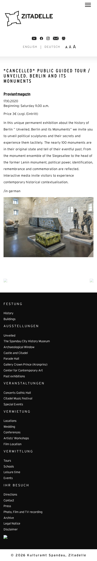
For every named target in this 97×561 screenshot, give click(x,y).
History (8, 313)
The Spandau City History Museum (27, 341)
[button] (88, 6)
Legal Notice (12, 523)
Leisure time (12, 472)
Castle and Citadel (16, 353)
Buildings (10, 319)
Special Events (13, 404)
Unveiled (9, 335)
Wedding (9, 427)
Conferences (12, 432)
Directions (10, 494)
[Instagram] (48, 38)
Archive (9, 518)
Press (7, 506)
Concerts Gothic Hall (17, 393)
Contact (9, 500)
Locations (10, 421)
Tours (7, 460)
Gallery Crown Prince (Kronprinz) (26, 364)
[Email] (56, 38)
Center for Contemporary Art (23, 370)
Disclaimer (11, 529)
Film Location (12, 444)
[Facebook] (34, 38)
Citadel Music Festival (18, 398)
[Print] (63, 38)
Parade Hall (11, 359)
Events (8, 478)
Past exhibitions (14, 376)
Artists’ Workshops (16, 438)
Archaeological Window (19, 347)
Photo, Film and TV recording (23, 512)
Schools (9, 466)
